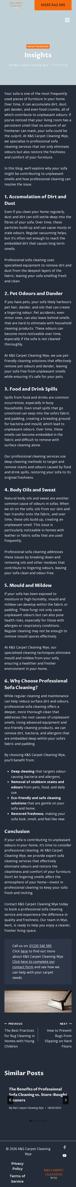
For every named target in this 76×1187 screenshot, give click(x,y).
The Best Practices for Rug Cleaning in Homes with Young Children (19, 1035)
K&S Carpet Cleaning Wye (30, 65)
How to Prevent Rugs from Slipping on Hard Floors (58, 1035)
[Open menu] (67, 20)
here (24, 951)
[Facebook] (64, 1147)
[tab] (31, 1121)
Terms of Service (17, 1179)
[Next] (66, 1100)
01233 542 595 (53, 5)
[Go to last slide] (10, 1100)
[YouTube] (64, 1155)
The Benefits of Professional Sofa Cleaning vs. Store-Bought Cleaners (38, 1095)
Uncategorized (38, 46)
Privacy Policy (17, 1166)
